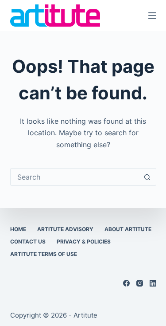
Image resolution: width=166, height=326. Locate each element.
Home (18, 229)
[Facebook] (126, 283)
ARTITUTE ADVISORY (65, 229)
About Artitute (127, 229)
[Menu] (152, 16)
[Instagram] (139, 283)
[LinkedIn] (153, 283)
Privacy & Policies (84, 241)
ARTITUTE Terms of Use (43, 254)
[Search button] (147, 177)
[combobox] (75, 177)
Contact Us (28, 241)
